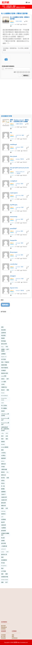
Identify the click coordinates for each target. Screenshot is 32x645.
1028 (2, 402)
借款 (13, 636)
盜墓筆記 (3, 491)
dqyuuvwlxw (14, 288)
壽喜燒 (3, 441)
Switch (2, 392)
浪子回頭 (3, 359)
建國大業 (3, 505)
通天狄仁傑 (4, 554)
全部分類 (9, 6)
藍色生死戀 (4, 343)
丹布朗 (3, 466)
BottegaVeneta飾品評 (5, 419)
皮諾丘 (3, 379)
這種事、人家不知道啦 (5, 350)
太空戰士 (3, 455)
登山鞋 (3, 537)
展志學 (3, 522)
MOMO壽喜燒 (4, 447)
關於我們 (3, 626)
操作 (8, 379)
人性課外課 (4, 546)
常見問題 (3, 635)
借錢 (13, 635)
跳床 (2, 568)
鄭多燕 (3, 472)
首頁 (3, 6)
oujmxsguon (14, 193)
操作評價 (3, 543)
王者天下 (3, 494)
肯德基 (3, 540)
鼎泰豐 (3, 338)
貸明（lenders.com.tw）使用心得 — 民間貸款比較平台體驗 (19, 120)
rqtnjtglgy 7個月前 (20, 159)
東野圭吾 (3, 464)
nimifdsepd (13, 144)
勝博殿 (3, 489)
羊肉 (7, 346)
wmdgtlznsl (13, 181)
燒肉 (7, 438)
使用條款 (3, 629)
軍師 (2, 557)
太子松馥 (3, 571)
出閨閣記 (3, 353)
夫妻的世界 (4, 497)
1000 (7, 551)
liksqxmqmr (13, 252)
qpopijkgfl (13, 228)
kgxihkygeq (13, 204)
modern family (4, 579)
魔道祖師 (3, 458)
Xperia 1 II (3, 356)
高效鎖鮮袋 (4, 560)
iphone (2, 461)
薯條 (6, 574)
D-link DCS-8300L (4, 399)
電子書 (3, 477)
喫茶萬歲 (3, 341)
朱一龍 (3, 486)
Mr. (11, 132)
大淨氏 (3, 384)
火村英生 (3, 452)
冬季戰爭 (3, 370)
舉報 (27, 123)
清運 (8, 390)
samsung (3, 511)
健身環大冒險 (4, 373)
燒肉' (2, 438)
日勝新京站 (4, 387)
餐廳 (14, 6)
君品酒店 (3, 335)
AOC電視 (3, 381)
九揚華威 (3, 527)
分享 (13, 24)
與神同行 (3, 514)
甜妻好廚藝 (4, 365)
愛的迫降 (3, 502)
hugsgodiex (13, 240)
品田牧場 (3, 332)
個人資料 (3, 636)
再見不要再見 (4, 367)
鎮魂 (2, 450)
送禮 (8, 477)
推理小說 (3, 475)
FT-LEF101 (3, 565)
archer (2, 551)
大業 (6, 508)
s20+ (2, 516)
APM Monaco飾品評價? (5, 414)
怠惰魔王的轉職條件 (5, 534)
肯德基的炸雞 (4, 576)
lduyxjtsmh (13, 156)
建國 (2, 508)
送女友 (3, 483)
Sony (2, 346)
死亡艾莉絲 (4, 405)
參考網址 (8, 66)
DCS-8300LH (4, 395)
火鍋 (6, 436)
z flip (2, 433)
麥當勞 (3, 411)
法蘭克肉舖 (4, 469)
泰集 (2, 327)
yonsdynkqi (13, 264)
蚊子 (6, 582)
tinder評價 (3, 376)
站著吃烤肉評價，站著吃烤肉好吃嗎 (5, 429)
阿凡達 (3, 563)
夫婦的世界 (4, 500)
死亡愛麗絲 (4, 408)
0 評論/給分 (24, 24)
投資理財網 (14, 638)
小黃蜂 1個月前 (19, 123)
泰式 (2, 436)
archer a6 (3, 549)
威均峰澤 (3, 530)
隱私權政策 (4, 627)
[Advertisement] (16, 95)
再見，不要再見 (5, 362)
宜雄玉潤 (3, 525)
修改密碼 (3, 638)
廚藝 (2, 582)
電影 (2, 574)
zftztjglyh (13, 276)
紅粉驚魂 (3, 519)
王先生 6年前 (19, 21)
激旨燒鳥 (3, 330)
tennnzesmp (13, 216)
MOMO (3, 444)
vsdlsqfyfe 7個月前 (20, 290)
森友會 (3, 390)
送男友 (3, 480)
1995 (7, 433)
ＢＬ (8, 472)
